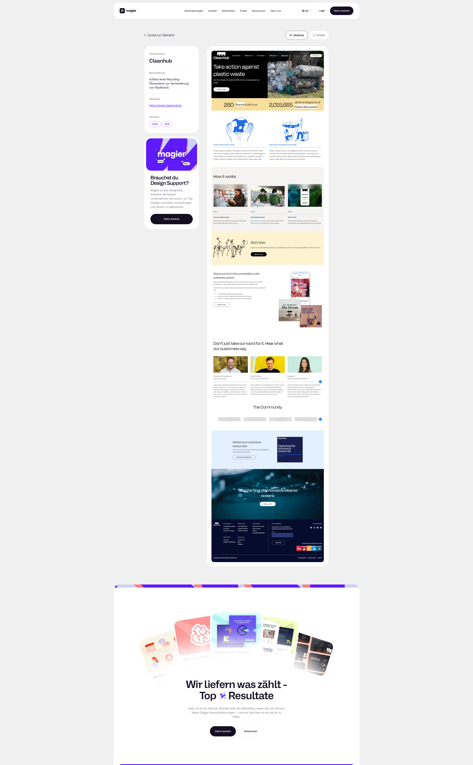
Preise (243, 10)
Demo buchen (342, 10)
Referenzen (228, 10)
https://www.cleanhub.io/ (165, 105)
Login (322, 10)
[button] (194, 11)
